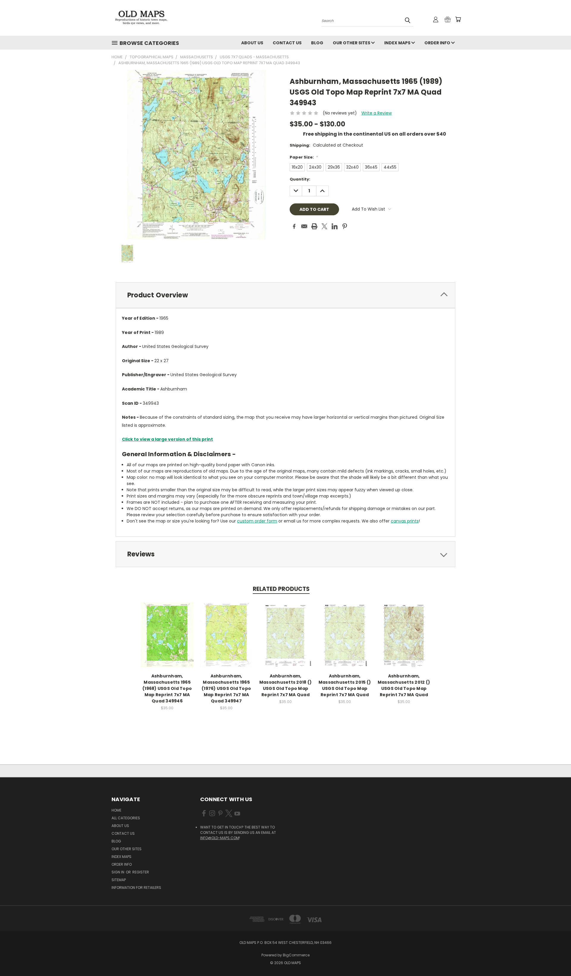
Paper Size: (304, 157)
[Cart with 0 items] (458, 19)
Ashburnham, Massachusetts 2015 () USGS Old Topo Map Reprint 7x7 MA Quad (345, 685)
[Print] (314, 226)
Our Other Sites (352, 43)
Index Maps (397, 43)
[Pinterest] (345, 226)
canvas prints (405, 521)
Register (140, 872)
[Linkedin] (335, 226)
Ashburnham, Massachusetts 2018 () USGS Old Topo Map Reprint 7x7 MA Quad (285, 685)
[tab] (285, 295)
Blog (317, 43)
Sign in (118, 872)
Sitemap (119, 879)
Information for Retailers (136, 887)
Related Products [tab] (281, 589)
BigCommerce (296, 955)
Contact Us (287, 43)
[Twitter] (324, 226)
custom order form (257, 521)
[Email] (304, 226)
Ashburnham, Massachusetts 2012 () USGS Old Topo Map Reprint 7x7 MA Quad (404, 685)
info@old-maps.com (219, 837)
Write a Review (376, 113)
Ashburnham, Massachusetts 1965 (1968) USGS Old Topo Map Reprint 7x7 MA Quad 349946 (167, 688)
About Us (252, 43)
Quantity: (300, 179)
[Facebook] (294, 226)
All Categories (126, 817)
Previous (555, 957)
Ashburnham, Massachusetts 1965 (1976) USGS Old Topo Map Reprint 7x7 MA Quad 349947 (226, 688)
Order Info (437, 43)
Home (116, 810)
